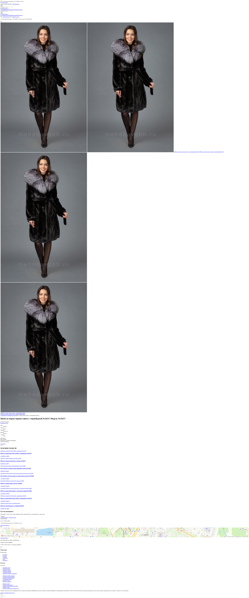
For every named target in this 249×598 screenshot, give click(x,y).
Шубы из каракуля (7, 581)
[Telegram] (1, 21)
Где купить (3, 443)
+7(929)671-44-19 (15, 16)
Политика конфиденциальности (8, 592)
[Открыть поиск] (2, 6)
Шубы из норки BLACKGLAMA (10, 586)
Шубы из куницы (7, 570)
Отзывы (10, 9)
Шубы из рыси (6, 587)
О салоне (3, 9)
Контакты (20, 9)
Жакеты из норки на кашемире (10, 573)
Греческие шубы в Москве (9, 576)
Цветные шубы (6, 568)
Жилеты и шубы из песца (8, 575)
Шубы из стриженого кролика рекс (11, 588)
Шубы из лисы (6, 583)
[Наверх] (2, 594)
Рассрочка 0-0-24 (4, 423)
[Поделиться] (2, 445)
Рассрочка (14, 9)
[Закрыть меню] (8, 14)
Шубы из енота (6, 580)
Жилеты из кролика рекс (8, 578)
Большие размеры (7, 571)
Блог (17, 9)
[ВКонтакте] (3, 21)
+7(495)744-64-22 (15, 4)
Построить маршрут (5, 525)
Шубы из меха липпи (8, 585)
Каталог (6, 9)
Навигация (4, 552)
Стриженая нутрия (7, 579)
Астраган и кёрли (7, 572)
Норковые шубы (6, 567)
